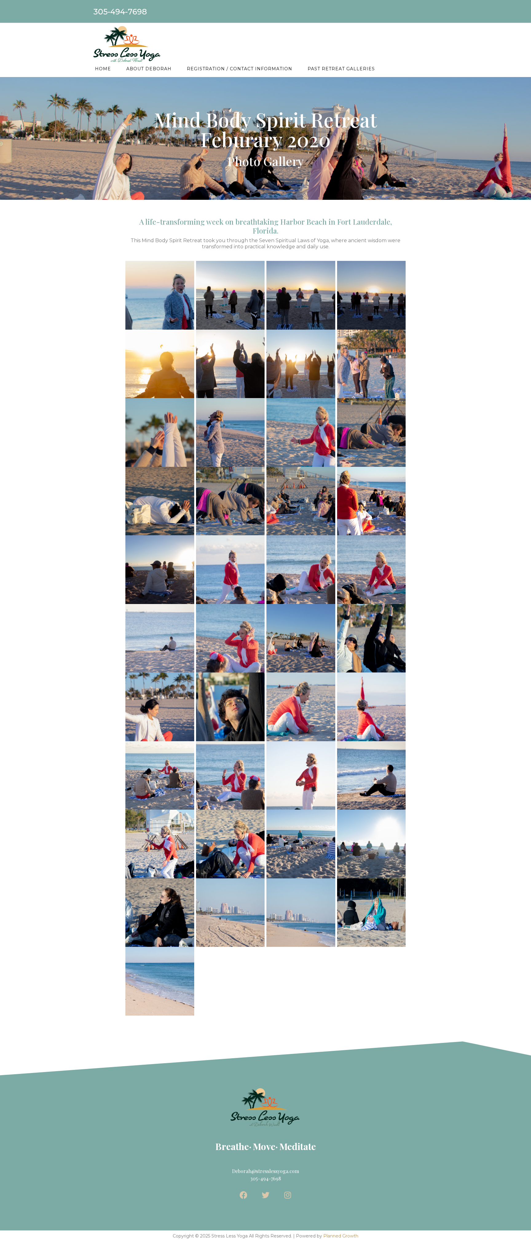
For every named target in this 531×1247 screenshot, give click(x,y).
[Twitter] (265, 1195)
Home (103, 69)
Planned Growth (340, 1236)
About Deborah (148, 69)
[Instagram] (288, 1195)
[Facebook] (243, 1195)
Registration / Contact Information (239, 69)
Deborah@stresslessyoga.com (265, 1171)
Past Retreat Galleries (341, 69)
